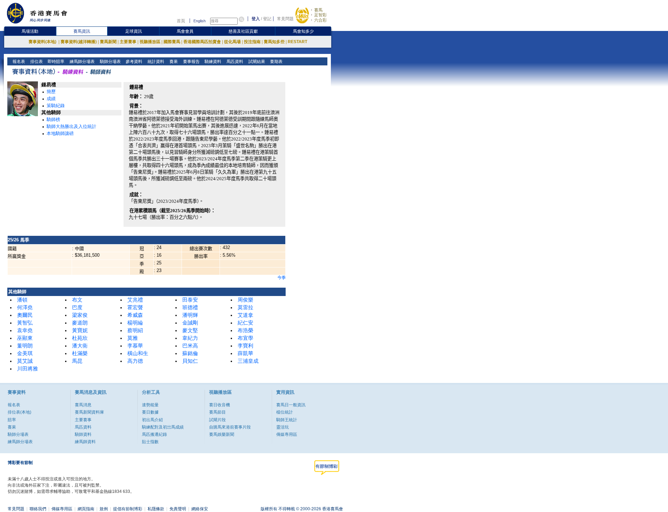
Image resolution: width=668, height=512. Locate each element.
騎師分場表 (110, 61)
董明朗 (25, 346)
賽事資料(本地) (43, 41)
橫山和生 (137, 353)
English (199, 21)
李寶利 (245, 346)
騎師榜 (53, 119)
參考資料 (133, 61)
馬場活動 (30, 31)
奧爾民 (25, 315)
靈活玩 (282, 427)
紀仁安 (245, 323)
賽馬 (318, 10)
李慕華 (135, 346)
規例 (104, 508)
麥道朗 (80, 323)
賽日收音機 (219, 404)
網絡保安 (199, 508)
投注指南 (252, 41)
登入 (256, 18)
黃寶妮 (80, 330)
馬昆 (77, 361)
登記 (267, 18)
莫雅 (132, 338)
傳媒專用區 (286, 434)
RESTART (297, 41)
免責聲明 (177, 508)
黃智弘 (25, 323)
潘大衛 (80, 346)
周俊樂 (245, 300)
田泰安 (190, 300)
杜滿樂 (80, 353)
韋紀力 (190, 338)
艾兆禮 (135, 300)
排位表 (36, 61)
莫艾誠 (25, 361)
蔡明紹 (135, 330)
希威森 (135, 315)
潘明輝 (190, 315)
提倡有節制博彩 (127, 508)
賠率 (12, 419)
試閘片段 (217, 419)
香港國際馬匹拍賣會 (202, 41)
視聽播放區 (150, 41)
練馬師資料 (85, 441)
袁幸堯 (25, 330)
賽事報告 (191, 61)
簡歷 (51, 91)
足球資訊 (133, 31)
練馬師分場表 (82, 61)
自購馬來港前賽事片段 (230, 427)
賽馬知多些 (274, 41)
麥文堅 (190, 330)
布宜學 (245, 338)
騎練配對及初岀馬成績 (163, 427)
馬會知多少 (303, 31)
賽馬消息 (83, 404)
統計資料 (155, 61)
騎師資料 (83, 434)
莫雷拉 (245, 307)
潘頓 (22, 300)
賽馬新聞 (108, 41)
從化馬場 (232, 41)
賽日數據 (150, 412)
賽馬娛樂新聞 (221, 434)
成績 (51, 98)
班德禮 (190, 307)
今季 (281, 277)
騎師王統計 (286, 419)
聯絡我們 (38, 508)
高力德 (135, 361)
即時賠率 (55, 61)
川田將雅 (27, 368)
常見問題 (285, 18)
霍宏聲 (135, 307)
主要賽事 (128, 41)
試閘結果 (256, 61)
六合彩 (320, 20)
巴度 (77, 307)
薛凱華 (245, 353)
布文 (77, 300)
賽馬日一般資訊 (290, 404)
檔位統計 (284, 412)
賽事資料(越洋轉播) (79, 41)
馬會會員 (185, 31)
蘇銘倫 (190, 353)
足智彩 (320, 15)
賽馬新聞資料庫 (89, 412)
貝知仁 (190, 361)
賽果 (173, 61)
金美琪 (25, 353)
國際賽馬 (172, 41)
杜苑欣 (80, 338)
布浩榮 (245, 330)
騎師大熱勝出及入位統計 (71, 126)
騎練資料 (212, 61)
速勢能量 (150, 404)
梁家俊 (80, 315)
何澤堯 (25, 307)
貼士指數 (150, 441)
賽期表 (276, 61)
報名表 (18, 61)
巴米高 (190, 346)
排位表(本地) (19, 412)
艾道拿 (245, 315)
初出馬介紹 (152, 419)
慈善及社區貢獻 (243, 31)
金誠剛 (190, 323)
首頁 (181, 20)
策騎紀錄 (56, 105)
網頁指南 (86, 508)
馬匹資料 (234, 61)
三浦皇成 (248, 361)
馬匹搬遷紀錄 (154, 434)
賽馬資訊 (81, 31)
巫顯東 (25, 338)
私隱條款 (156, 508)
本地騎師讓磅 (60, 133)
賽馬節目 (217, 412)
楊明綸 (135, 323)
